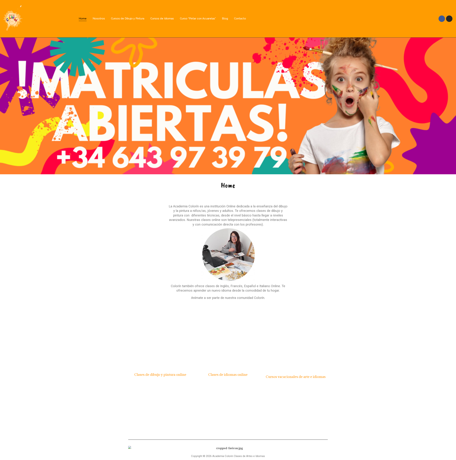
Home (83, 18)
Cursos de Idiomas (162, 18)
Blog (225, 18)
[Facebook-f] (442, 18)
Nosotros (99, 18)
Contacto (240, 18)
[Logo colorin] (12, 18)
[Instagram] (449, 18)
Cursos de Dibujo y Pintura (127, 18)
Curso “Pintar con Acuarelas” (198, 18)
